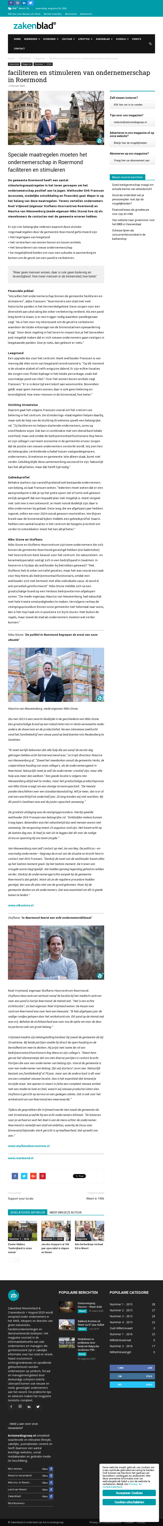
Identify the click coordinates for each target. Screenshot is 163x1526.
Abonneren (71, 14)
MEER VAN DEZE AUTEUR (66, 1212)
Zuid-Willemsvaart (121, 1328)
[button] (150, 44)
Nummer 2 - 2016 (121, 1346)
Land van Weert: (17, 1489)
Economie (49, 39)
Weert (82, 1311)
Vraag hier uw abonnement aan (131, 160)
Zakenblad (103, 39)
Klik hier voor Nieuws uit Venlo (24, 14)
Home (17, 39)
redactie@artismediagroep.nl (130, 122)
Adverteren (86, 14)
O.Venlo (121, 39)
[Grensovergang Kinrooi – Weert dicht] (67, 1306)
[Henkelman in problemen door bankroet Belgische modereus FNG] (67, 1342)
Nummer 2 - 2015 (121, 1310)
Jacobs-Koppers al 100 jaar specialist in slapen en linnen (55, 1248)
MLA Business (16, 1503)
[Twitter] (31, 3)
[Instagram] (17, 3)
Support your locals (20, 1198)
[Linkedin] (24, 3)
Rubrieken (30, 39)
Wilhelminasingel (120, 1352)
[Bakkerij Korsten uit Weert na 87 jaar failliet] (67, 1324)
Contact (19, 48)
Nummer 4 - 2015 (121, 1322)
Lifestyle (84, 39)
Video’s (136, 39)
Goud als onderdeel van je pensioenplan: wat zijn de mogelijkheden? (128, 199)
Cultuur (67, 39)
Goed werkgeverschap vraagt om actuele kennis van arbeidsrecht (133, 187)
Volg (149, 1376)
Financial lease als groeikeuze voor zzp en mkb (130, 211)
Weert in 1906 (95, 1198)
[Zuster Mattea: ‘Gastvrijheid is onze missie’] (22, 1231)
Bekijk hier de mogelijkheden (130, 142)
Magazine (26, 64)
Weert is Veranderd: (20, 1475)
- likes (44, 1469)
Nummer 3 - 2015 (121, 1316)
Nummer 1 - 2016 (121, 1334)
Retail (82, 1354)
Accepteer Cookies (129, 1493)
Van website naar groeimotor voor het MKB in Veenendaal (133, 222)
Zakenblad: (14, 1496)
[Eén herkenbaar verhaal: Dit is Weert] (89, 1231)
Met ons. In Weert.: (19, 1482)
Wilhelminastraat (120, 1340)
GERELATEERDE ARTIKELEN (27, 1212)
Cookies (129, 1522)
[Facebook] (11, 3)
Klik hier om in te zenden (128, 104)
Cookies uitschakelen (129, 1502)
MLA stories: (15, 1468)
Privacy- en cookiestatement (105, 1522)
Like (150, 1367)
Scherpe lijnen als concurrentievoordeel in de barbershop (129, 234)
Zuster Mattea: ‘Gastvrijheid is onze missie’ (20, 1248)
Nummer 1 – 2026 (19, 1239)
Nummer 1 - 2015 (121, 1304)
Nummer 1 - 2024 (43, 64)
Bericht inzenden (53, 14)
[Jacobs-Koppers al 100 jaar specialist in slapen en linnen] (56, 1231)
